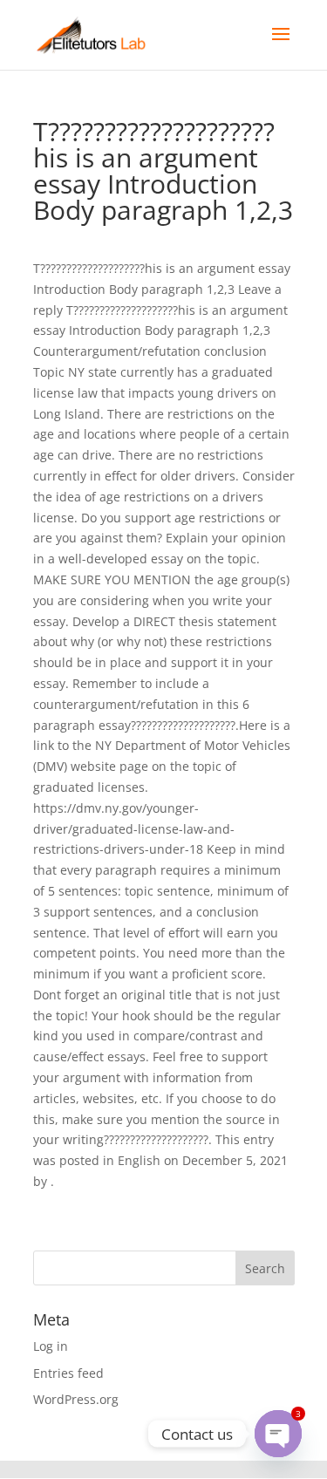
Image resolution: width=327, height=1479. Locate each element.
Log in (50, 1346)
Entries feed (68, 1373)
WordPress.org (76, 1399)
